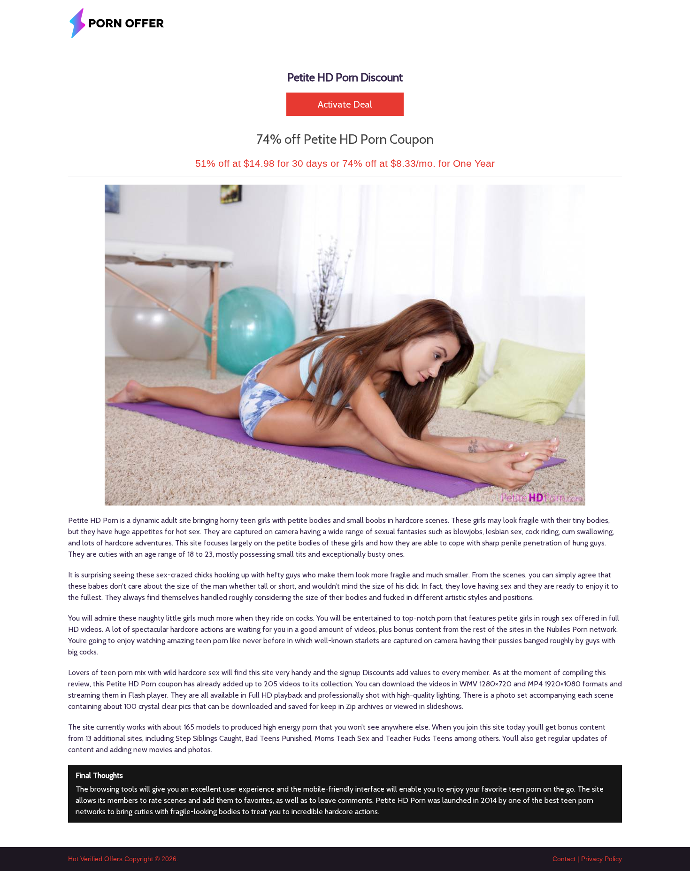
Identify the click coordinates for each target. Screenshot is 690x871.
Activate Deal (345, 104)
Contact (563, 859)
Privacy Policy (601, 859)
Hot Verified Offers (95, 859)
